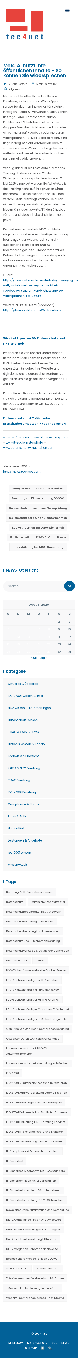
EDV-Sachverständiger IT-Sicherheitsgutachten (38, 1019)
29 (49, 652)
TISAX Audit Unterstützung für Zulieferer (32, 1288)
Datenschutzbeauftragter (48, 902)
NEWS (65, 1343)
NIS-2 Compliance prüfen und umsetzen (33, 1220)
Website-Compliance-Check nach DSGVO (35, 1298)
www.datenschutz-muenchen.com (28, 448)
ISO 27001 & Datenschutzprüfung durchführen (36, 1083)
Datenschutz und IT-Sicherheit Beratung (33, 941)
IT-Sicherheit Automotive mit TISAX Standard (35, 1171)
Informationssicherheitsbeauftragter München (37, 1063)
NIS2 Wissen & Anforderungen (29, 708)
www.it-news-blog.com (51, 437)
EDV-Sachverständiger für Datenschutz (32, 990)
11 (8, 637)
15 (49, 637)
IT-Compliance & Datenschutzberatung (32, 1151)
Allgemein (15, 89)
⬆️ (42, 1348)
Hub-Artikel (16, 828)
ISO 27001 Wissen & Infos (26, 696)
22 (49, 644)
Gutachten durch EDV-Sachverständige (32, 1039)
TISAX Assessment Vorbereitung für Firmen (35, 1278)
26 (18, 652)
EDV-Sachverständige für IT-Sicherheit (32, 980)
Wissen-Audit (17, 865)
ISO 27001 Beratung (22, 792)
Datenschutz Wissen (23, 720)
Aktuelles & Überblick (23, 684)
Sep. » (44, 658)
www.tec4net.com (16, 437)
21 (38, 644)
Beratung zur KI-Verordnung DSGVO (38, 498)
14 (38, 637)
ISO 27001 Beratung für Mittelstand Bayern (34, 1102)
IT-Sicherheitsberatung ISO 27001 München (35, 1200)
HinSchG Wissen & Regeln (26, 744)
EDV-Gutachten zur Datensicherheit (38, 528)
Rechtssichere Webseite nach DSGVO (31, 1259)
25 (8, 652)
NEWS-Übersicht (22, 570)
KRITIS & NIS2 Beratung (24, 768)
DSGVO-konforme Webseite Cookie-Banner (36, 970)
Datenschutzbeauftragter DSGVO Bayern (33, 912)
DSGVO (40, 960)
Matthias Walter (46, 84)
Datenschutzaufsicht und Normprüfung (38, 508)
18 (8, 644)
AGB (54, 1343)
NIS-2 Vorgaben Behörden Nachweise (32, 1249)
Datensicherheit (17, 960)
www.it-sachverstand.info (24, 442)
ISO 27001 (12, 1073)
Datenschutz (14, 902)
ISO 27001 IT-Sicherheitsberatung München (35, 1132)
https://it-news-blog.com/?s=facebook (32, 310)
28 (38, 652)
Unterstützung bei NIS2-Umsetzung (38, 547)
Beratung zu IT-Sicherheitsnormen (29, 892)
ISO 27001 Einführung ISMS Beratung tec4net (35, 1122)
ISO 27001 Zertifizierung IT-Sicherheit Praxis (34, 1142)
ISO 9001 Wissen (19, 852)
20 (28, 644)
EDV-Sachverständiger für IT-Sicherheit (32, 1000)
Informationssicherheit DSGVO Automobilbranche (26, 1051)
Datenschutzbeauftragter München (30, 921)
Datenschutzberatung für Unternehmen (38, 518)
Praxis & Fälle (17, 816)
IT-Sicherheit (14, 1161)
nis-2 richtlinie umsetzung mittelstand (31, 1239)
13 (28, 637)
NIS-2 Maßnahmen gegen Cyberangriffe (33, 1229)
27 (28, 652)
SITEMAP (31, 1348)
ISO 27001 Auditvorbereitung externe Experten (36, 1093)
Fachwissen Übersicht (23, 756)
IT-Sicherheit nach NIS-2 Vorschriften (31, 1181)
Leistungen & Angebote (25, 840)
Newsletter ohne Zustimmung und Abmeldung (37, 1210)
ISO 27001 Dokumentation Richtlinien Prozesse (37, 1112)
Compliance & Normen (24, 804)
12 (18, 637)
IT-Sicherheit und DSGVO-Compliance (38, 537)
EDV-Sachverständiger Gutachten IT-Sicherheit (38, 1009)
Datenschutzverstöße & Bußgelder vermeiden (37, 951)
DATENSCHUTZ (37, 1343)
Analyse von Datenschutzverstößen (38, 488)
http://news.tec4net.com (22, 472)
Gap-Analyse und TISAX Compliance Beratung (37, 1029)
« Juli (33, 658)
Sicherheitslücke (17, 1269)
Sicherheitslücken (48, 1269)
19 (18, 644)
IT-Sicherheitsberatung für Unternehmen (33, 1190)
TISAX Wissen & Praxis (23, 732)
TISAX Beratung (19, 780)
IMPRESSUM (15, 1343)
